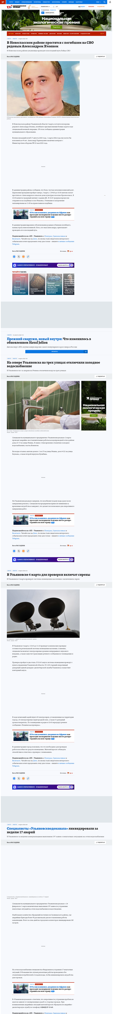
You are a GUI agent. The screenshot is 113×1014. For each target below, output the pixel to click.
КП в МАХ (59, 33)
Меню (3, 2)
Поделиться (101, 56)
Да (42, 12)
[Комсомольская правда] (16, 6)
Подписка (100, 6)
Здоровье (79, 2)
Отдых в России (85, 33)
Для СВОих (52, 33)
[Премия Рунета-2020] (32, 7)
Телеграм (48, 236)
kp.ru (71, 251)
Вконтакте (16, 239)
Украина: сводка (43, 33)
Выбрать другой (50, 12)
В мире (64, 2)
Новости (18, 33)
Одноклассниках (59, 236)
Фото (11, 2)
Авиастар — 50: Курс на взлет (71, 33)
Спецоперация (27, 2)
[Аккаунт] (110, 2)
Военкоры (34, 33)
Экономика (56, 2)
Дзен (35, 239)
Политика (37, 2)
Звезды (71, 2)
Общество (46, 2)
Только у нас (25, 33)
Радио (83, 6)
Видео (17, 2)
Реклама (91, 6)
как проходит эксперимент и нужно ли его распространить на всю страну (50, 215)
